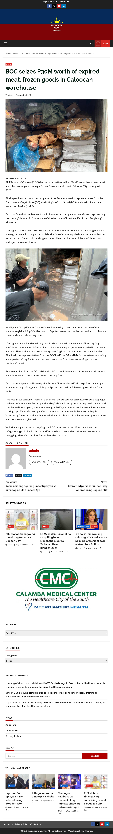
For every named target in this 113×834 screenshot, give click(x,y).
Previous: (31, 486)
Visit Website (39, 462)
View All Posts (61, 462)
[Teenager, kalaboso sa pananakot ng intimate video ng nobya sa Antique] (69, 781)
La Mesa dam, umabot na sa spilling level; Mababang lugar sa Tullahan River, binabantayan (55, 541)
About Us (11, 725)
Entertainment (84, 527)
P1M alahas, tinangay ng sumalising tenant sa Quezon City (20, 537)
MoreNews (73, 830)
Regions (38, 786)
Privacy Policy (13, 736)
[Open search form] (91, 43)
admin (10, 95)
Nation (11, 786)
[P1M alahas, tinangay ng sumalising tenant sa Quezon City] (22, 519)
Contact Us (12, 730)
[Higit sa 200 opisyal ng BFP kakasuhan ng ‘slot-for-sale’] (17, 781)
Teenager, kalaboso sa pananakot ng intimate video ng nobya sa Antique (69, 800)
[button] (6, 44)
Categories (11, 655)
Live (105, 43)
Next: (87, 486)
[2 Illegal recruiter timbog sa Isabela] (43, 781)
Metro (8, 64)
